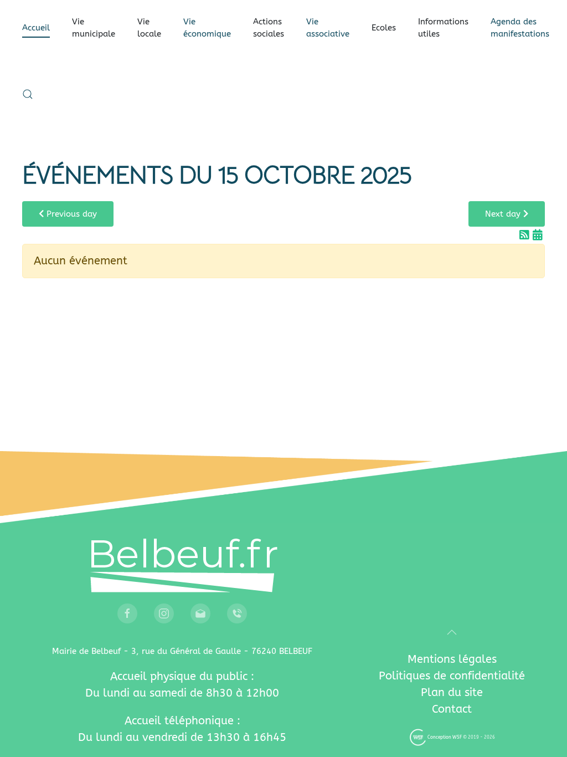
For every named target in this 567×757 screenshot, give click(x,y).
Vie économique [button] (207, 28)
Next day (504, 214)
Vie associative (327, 28)
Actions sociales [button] (268, 28)
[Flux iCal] (538, 235)
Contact (452, 709)
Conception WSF (444, 737)
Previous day (70, 214)
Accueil (36, 28)
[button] (27, 94)
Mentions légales (452, 659)
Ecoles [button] (384, 28)
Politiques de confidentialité (452, 675)
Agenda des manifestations (520, 28)
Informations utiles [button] (443, 28)
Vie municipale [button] (93, 28)
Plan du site (452, 692)
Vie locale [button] (149, 28)
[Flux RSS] (526, 235)
